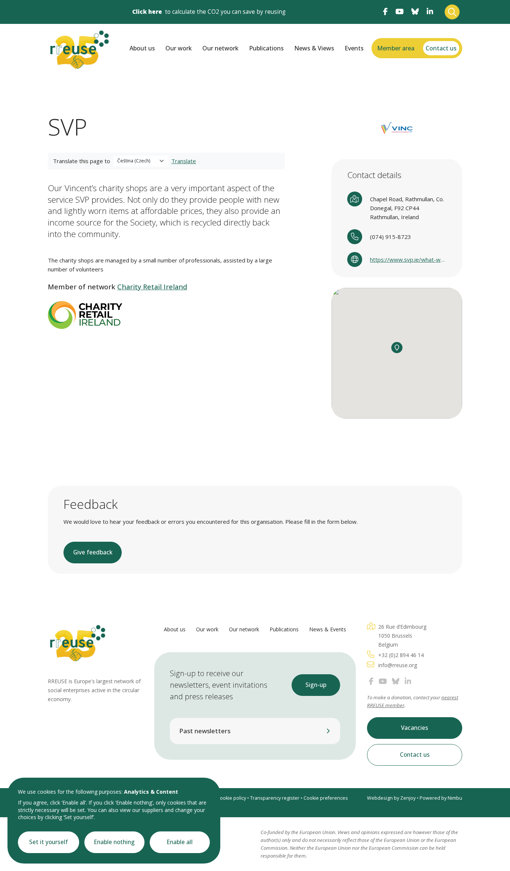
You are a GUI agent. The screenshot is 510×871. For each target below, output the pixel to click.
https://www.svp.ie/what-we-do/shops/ (408, 259)
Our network (220, 48)
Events (354, 48)
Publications (266, 48)
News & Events (327, 629)
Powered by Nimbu (441, 798)
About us (142, 48)
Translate (183, 161)
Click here (147, 12)
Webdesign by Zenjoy (391, 798)
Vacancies (414, 728)
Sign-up (315, 685)
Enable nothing (114, 842)
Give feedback (92, 552)
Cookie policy (231, 798)
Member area (395, 48)
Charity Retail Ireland (152, 286)
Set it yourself (48, 842)
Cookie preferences (326, 798)
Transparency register (274, 798)
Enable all (180, 842)
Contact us (441, 48)
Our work (178, 48)
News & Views (314, 48)
